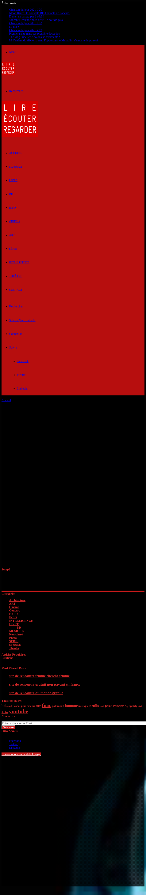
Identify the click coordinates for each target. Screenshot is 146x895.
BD (11, 194)
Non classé (16, 634)
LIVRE (13, 180)
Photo (13, 637)
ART (12, 235)
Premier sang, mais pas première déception (34, 33)
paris (102, 706)
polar (108, 705)
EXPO (13, 613)
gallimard (58, 705)
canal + (9, 706)
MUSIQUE (15, 166)
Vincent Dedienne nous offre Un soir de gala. (36, 19)
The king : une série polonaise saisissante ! (34, 37)
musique (83, 705)
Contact (15, 289)
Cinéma (14, 221)
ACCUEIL (15, 152)
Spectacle (15, 644)
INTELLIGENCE (19, 262)
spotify (133, 705)
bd (4, 706)
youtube (18, 711)
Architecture (17, 600)
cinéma (31, 705)
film (38, 705)
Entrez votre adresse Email (17, 719)
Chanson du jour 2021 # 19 (25, 30)
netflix (94, 706)
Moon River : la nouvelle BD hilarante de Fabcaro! (39, 13)
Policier (118, 706)
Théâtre (15, 276)
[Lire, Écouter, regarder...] (8, 74)
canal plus (20, 706)
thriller (5, 712)
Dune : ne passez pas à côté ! (26, 16)
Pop (126, 706)
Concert (14, 610)
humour (71, 706)
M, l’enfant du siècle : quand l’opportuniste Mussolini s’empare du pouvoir (54, 40)
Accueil (6, 400)
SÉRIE (13, 248)
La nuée (14, 26)
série (140, 706)
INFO (12, 207)
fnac (46, 705)
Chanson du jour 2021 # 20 (25, 9)
